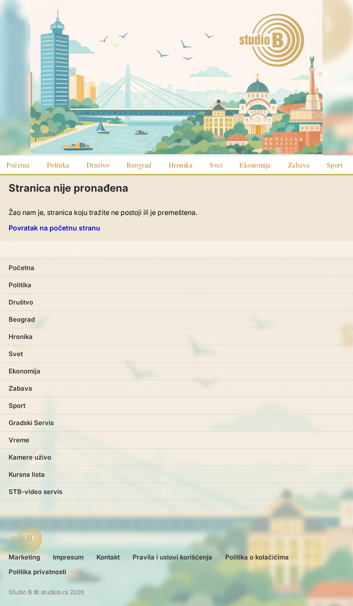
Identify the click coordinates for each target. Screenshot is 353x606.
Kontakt (108, 557)
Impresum (68, 557)
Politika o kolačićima (257, 557)
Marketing (24, 557)
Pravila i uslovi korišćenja (172, 557)
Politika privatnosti (37, 572)
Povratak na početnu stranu (54, 228)
